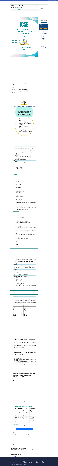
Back (37, 5)
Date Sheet (37, 462)
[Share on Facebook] (20, 9)
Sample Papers (37, 460)
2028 (21, 7)
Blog (42, 460)
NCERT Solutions (24, 461)
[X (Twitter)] (13, 462)
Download (13, 9)
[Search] (55, 0)
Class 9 (40, 17)
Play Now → (43, 28)
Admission (30, 461)
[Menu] (1, 0)
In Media (43, 462)
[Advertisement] (24, 13)
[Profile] (57, 0)
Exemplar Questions (25, 462)
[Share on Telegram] (19, 9)
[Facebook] (10, 462)
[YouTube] (14, 462)
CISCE (13, 7)
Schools (30, 460)
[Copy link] (23, 9)
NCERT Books (24, 460)
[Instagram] (12, 462)
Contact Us (43, 461)
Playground (30, 462)
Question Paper (41, 7)
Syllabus (17, 7)
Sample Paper (41, 8)
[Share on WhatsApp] (18, 9)
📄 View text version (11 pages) (13, 456)
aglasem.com (3, 0)
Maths (19, 7)
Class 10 (11, 7)
